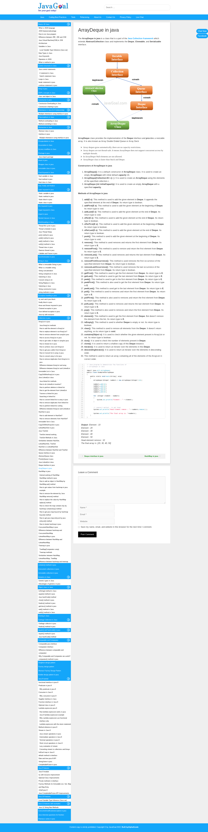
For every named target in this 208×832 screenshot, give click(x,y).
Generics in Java (44, 577)
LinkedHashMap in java (47, 536)
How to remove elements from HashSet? (53, 419)
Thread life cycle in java (47, 226)
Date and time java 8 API (47, 758)
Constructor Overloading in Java (50, 103)
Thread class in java (46, 247)
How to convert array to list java (50, 356)
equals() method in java (47, 594)
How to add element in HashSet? (50, 415)
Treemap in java (44, 545)
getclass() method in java (47, 606)
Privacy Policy (125, 17)
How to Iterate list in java (48, 344)
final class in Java (45, 182)
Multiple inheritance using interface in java (53, 114)
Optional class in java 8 (47, 705)
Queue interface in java (47, 453)
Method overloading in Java (48, 121)
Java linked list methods (47, 381)
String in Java (43, 261)
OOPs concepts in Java (46, 93)
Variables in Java (45, 46)
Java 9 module (44, 772)
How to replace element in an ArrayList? (53, 331)
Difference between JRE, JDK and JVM (52, 37)
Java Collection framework (140, 38)
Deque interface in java (93, 456)
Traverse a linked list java (48, 393)
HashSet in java (44, 412)
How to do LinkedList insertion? (50, 384)
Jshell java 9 (43, 790)
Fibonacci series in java (46, 819)
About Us (97, 17)
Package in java (44, 153)
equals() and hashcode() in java (49, 630)
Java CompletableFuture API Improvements (54, 793)
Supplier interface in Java (47, 699)
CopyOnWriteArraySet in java (49, 425)
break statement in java (47, 82)
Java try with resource (46, 314)
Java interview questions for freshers (51, 815)
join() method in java (46, 235)
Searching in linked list (47, 396)
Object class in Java (45, 587)
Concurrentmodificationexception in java (52, 811)
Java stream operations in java (50, 734)
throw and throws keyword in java (50, 305)
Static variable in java (46, 193)
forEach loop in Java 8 (46, 752)
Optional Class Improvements (49, 778)
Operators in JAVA (45, 59)
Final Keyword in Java (46, 172)
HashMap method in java (48, 478)
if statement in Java (46, 73)
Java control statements (47, 69)
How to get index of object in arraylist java (54, 341)
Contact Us (110, 17)
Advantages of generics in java (49, 584)
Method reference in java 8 (48, 727)
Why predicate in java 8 (47, 689)
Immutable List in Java (47, 371)
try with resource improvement (49, 775)
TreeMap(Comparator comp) (49, 549)
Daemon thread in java (46, 250)
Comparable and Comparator (48, 640)
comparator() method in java (48, 659)
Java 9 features (43, 768)
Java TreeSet (43, 431)
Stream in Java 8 (45, 730)
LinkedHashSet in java (46, 428)
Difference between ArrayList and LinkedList (54, 368)
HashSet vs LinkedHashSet (48, 447)
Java (42, 17)
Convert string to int (45, 280)
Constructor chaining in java (48, 107)
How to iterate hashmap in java (50, 524)
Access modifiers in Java (47, 149)
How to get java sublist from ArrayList (52, 350)
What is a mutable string (47, 268)
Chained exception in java (48, 308)
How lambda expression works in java (52, 712)
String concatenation (46, 271)
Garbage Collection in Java (47, 620)
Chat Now (202, 31)
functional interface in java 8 (48, 682)
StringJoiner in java (45, 761)
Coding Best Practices (57, 17)
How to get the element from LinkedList (53, 390)
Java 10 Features (44, 796)
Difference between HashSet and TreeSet (53, 450)
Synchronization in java (46, 257)
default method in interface (48, 755)
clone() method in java (46, 600)
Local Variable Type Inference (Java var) (53, 50)
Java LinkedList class (46, 377)
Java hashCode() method (47, 597)
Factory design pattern (46, 667)
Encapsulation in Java (46, 141)
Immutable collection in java (48, 573)
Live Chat (139, 17)
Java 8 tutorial (43, 679)
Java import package (46, 157)
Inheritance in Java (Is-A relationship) (51, 110)
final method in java (45, 179)
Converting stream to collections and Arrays (54, 749)
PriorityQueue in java (46, 459)
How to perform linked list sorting (50, 406)
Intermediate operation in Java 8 (50, 737)
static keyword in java (46, 190)
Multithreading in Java (46, 222)
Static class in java (45, 202)
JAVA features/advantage (47, 31)
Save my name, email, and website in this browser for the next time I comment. (116, 527)
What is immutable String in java (50, 264)
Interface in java (44, 134)
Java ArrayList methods (47, 325)
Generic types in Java (46, 581)
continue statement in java (48, 85)
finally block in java (45, 302)
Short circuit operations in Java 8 (50, 743)
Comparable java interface (48, 644)
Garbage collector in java (47, 623)
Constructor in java (45, 100)
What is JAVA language (47, 28)
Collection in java (44, 318)
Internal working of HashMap (49, 475)
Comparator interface (46, 647)
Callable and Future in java (48, 253)
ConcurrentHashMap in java (48, 527)
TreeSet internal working (47, 434)
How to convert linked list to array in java (53, 400)
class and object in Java (47, 96)
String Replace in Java (46, 283)
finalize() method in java (47, 603)
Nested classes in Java (46, 218)
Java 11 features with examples (49, 804)
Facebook (202, 36)
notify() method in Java (47, 244)
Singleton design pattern (46, 663)
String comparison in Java (48, 274)
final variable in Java (46, 176)
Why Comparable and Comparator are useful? (54, 656)
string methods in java (46, 292)
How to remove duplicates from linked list (53, 403)
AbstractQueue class (46, 456)
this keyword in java (45, 206)
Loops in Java (43, 79)
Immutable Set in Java (46, 422)
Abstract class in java (46, 131)
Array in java (42, 89)
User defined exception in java (49, 311)
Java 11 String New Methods (49, 807)
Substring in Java (45, 277)
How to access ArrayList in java (50, 338)
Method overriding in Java (48, 124)
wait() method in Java (46, 241)
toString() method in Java (47, 591)
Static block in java (45, 199)
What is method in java (47, 62)
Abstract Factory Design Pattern (49, 671)
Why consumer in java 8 (47, 696)
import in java (43, 214)
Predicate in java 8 (45, 685)
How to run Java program (47, 34)
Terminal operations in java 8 (49, 740)
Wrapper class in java (45, 164)
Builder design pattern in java (48, 675)
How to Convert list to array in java (51, 353)
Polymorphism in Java (46, 117)
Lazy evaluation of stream (48, 746)
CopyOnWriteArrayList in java (49, 374)
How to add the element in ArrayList (51, 328)
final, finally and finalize (46, 186)
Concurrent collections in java (48, 569)
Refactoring (84, 17)
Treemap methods (45, 552)
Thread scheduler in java (47, 229)
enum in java (42, 160)
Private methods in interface (48, 781)
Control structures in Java (47, 66)
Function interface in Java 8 (48, 702)
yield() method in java (46, 238)
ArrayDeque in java (45, 468)
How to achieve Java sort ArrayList (51, 347)
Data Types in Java (45, 53)
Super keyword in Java (46, 210)
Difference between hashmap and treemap (53, 561)
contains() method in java (47, 565)
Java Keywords (44, 56)
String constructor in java (47, 289)
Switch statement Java (47, 76)
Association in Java (45, 145)
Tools (73, 17)
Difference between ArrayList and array (52, 365)
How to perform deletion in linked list (52, 387)
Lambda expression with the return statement (55, 724)
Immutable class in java (46, 168)
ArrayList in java (44, 322)
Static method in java (46, 196)
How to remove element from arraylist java (54, 334)
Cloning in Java (43, 616)
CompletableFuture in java (48, 764)
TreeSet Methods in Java (48, 438)
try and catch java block (47, 299)
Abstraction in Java (45, 127)
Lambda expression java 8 (48, 708)
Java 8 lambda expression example (51, 715)
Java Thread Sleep (45, 232)
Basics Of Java (43, 24)
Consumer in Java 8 (46, 692)
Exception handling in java (47, 295)
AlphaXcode (133, 827)
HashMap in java (151, 456)
